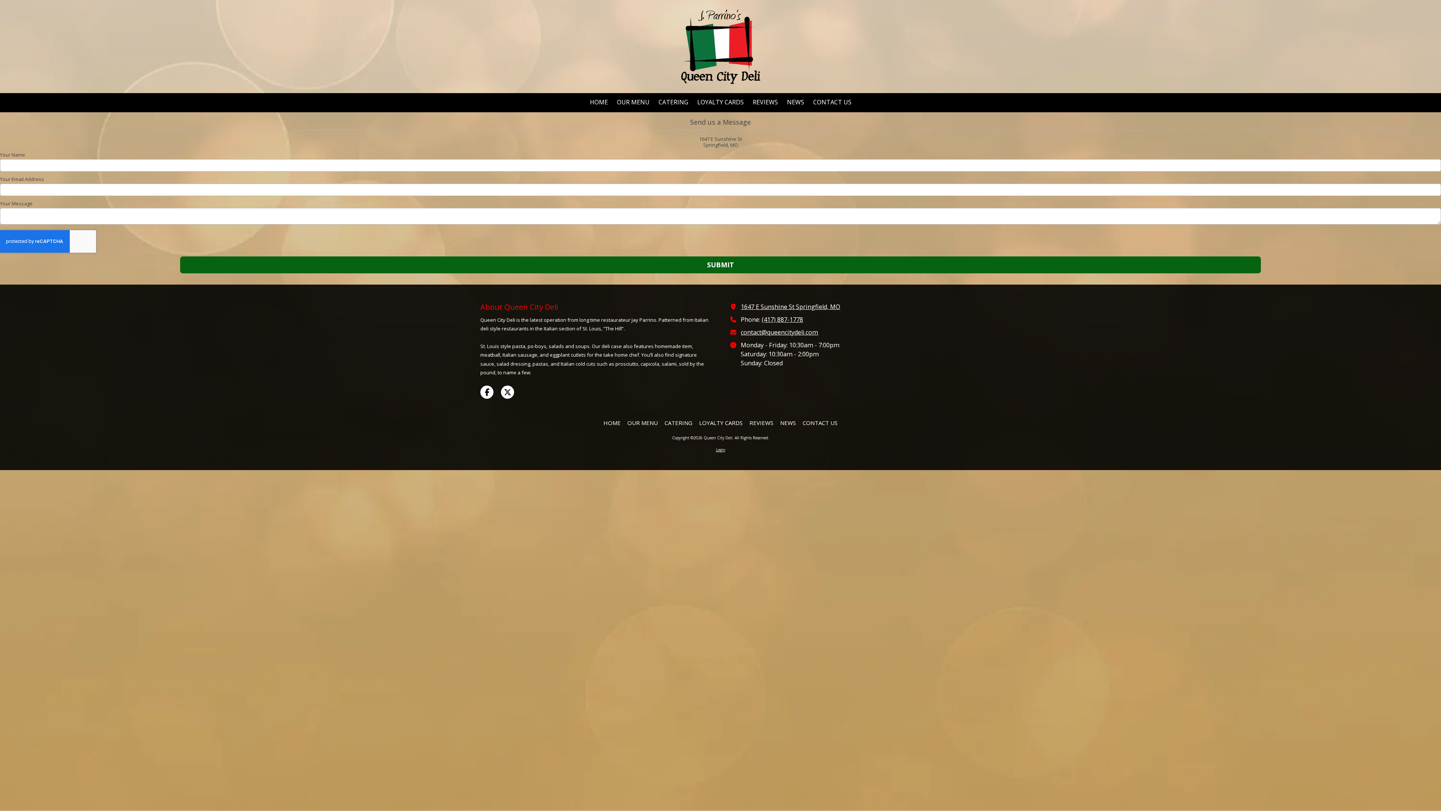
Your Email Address (22, 179)
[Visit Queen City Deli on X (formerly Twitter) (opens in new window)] (507, 392)
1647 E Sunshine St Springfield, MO (790, 307)
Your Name (12, 155)
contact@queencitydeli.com (779, 332)
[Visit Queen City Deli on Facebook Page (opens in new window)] (486, 392)
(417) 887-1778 (782, 319)
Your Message (16, 203)
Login (720, 449)
